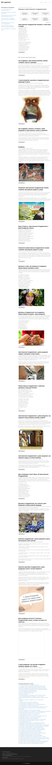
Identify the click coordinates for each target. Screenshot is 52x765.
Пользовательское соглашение (11, 754)
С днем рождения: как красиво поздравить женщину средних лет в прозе (31, 665)
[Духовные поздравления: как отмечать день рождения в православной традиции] (34, 522)
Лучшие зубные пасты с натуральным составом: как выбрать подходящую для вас (8, 19)
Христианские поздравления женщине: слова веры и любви (34, 25)
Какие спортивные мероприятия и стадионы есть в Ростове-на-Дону (32, 696)
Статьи (49, 2)
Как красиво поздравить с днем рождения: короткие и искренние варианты (33, 695)
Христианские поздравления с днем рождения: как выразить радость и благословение (34, 456)
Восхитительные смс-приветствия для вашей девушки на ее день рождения (33, 719)
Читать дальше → (22, 52)
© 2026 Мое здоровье (6, 751)
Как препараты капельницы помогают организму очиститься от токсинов (32, 736)
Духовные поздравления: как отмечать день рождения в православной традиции (32, 504)
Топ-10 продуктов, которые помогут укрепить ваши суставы (30, 730)
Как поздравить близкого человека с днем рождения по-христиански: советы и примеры (32, 129)
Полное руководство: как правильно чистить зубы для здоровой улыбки (32, 704)
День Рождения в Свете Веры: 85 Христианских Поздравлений (33, 475)
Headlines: (21, 147)
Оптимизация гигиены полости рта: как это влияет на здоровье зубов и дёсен (33, 715)
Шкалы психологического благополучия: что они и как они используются (32, 712)
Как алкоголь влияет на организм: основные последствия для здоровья (32, 729)
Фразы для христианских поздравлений (45, 19)
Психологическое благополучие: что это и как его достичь (30, 713)
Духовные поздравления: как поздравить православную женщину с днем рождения (31, 313)
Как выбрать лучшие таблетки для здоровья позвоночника (30, 739)
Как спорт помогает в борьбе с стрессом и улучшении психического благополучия (34, 737)
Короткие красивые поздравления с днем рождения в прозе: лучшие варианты (31, 568)
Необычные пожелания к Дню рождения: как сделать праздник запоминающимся (33, 689)
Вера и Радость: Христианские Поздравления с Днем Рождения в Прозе (33, 227)
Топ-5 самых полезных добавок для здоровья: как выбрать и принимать (32, 728)
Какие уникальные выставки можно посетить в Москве (29, 703)
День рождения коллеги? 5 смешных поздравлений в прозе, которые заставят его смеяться (32, 620)
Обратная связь (5, 757)
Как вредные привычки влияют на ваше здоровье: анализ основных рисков (33, 733)
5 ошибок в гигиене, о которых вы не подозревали (28, 702)
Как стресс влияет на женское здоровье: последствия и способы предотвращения (34, 741)
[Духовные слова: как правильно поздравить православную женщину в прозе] (34, 297)
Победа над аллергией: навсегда (25, 721)
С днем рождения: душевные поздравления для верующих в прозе (33, 81)
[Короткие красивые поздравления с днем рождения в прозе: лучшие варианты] (34, 599)
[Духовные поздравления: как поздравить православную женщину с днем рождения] (34, 338)
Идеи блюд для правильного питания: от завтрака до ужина (30, 734)
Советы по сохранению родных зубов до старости (28, 691)
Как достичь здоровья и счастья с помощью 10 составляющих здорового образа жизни (35, 711)
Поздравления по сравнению (35, 19)
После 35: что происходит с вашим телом (26, 692)
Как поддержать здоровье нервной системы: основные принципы (31, 735)
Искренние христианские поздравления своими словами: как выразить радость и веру (33, 188)
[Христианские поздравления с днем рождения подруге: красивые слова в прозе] (34, 372)
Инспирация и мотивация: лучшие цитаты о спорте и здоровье (30, 731)
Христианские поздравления (24, 13)
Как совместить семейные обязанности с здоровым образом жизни (31, 727)
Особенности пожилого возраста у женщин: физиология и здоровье (31, 743)
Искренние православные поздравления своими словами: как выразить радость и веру (33, 248)
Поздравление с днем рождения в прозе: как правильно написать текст (32, 723)
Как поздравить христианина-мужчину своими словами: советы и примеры (33, 61)
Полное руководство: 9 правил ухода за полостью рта (29, 705)
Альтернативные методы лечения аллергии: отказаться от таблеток (32, 720)
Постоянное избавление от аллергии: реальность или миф (30, 710)
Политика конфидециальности (7, 755)
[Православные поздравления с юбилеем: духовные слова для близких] (34, 409)
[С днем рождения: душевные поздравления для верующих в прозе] (34, 109)
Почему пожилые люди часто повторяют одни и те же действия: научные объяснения (35, 738)
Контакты (4, 754)
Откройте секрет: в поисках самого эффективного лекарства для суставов (33, 742)
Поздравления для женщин (45, 13)
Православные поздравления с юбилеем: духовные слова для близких (31, 387)
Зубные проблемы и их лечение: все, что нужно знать (29, 714)
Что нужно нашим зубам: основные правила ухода (28, 690)
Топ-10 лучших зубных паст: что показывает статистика (29, 684)
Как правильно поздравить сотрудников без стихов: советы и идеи (31, 699)
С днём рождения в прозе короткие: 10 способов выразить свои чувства (32, 722)
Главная (41, 2)
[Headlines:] (34, 172)
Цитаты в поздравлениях (24, 19)
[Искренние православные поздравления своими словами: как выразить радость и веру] (34, 259)
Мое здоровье (6, 2)
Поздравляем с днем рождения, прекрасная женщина (29, 718)
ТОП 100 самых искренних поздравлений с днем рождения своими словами (32, 686)
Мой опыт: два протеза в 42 (24, 694)
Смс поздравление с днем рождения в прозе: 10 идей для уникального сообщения (34, 726)
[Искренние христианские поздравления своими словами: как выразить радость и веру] (34, 211)
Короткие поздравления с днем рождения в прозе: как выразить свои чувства (34, 539)
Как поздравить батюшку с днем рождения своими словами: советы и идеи (32, 687)
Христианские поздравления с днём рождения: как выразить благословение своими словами (34, 416)
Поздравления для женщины (35, 13)
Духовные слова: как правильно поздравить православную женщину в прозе (32, 267)
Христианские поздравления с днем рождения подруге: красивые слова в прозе (33, 353)
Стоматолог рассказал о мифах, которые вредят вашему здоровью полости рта (34, 706)
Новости (45, 2)
